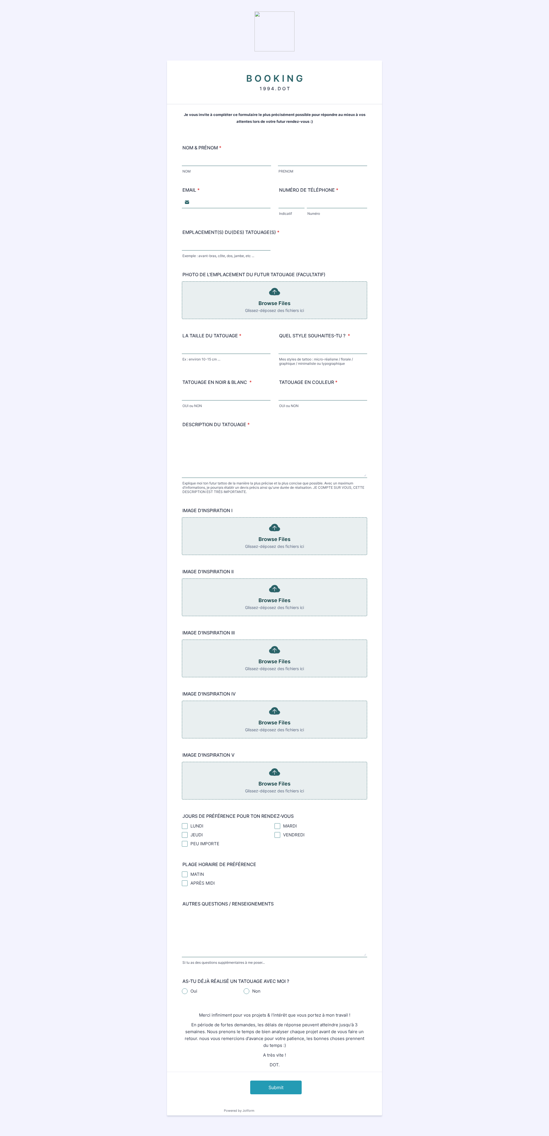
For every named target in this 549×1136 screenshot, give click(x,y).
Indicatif (285, 213)
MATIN (197, 874)
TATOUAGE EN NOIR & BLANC (217, 382)
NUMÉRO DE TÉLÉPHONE (308, 190)
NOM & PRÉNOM (201, 148)
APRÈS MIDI (202, 883)
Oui (193, 991)
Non (256, 991)
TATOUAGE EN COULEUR (308, 382)
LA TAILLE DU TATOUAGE (211, 335)
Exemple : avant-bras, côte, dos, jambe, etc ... (218, 256)
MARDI (290, 826)
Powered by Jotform (239, 1111)
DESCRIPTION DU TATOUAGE (216, 424)
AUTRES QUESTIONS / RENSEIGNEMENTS (228, 904)
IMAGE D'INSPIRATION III (208, 633)
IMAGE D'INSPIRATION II (208, 571)
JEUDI (196, 835)
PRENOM (286, 171)
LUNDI (196, 826)
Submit (276, 1087)
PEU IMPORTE (204, 843)
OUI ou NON (192, 406)
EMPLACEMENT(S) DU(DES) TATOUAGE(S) (230, 232)
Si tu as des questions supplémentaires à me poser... (223, 962)
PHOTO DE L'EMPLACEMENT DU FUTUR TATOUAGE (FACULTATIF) (253, 274)
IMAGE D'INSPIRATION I (207, 510)
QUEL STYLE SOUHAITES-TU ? (314, 335)
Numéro (313, 213)
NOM (186, 171)
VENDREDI (294, 835)
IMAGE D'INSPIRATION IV (209, 694)
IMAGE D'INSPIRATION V (208, 755)
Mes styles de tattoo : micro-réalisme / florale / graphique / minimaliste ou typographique (316, 361)
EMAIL (191, 190)
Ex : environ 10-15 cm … (201, 359)
